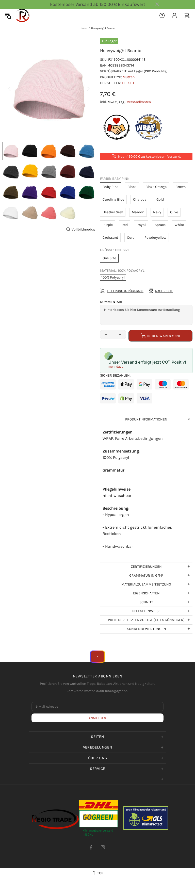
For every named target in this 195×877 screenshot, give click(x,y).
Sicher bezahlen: (115, 375)
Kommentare (111, 302)
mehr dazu (115, 366)
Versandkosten (139, 102)
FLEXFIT (128, 83)
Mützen (129, 77)
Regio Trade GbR (22, 15)
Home (83, 28)
